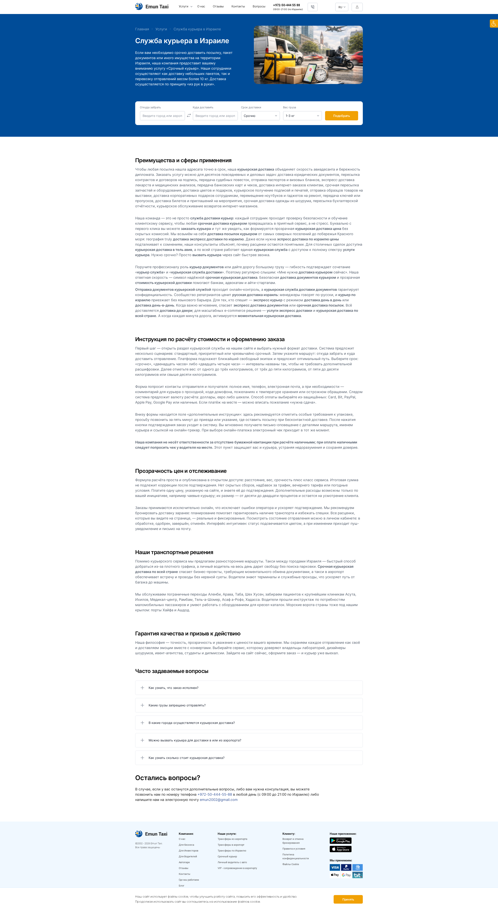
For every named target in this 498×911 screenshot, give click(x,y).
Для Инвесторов (188, 850)
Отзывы (218, 6)
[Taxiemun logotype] (151, 7)
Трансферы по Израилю (232, 850)
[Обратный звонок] (313, 7)
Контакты (238, 6)
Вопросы (259, 6)
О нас (201, 6)
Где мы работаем (189, 879)
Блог (181, 885)
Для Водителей (188, 856)
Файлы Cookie (290, 864)
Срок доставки (251, 107)
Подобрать (341, 116)
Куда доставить (203, 107)
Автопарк (184, 862)
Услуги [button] (183, 6)
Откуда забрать (150, 107)
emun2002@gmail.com (219, 800)
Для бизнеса (186, 844)
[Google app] (341, 840)
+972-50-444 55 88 (286, 5)
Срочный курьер (227, 856)
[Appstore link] (341, 848)
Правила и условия (293, 848)
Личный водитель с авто (232, 862)
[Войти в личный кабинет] (357, 7)
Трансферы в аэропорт (231, 844)
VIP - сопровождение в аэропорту (237, 868)
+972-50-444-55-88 (214, 794)
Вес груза (289, 107)
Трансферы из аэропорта (232, 838)
